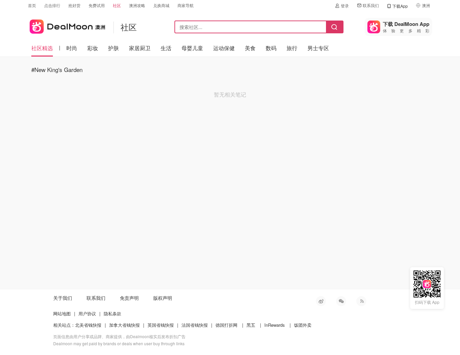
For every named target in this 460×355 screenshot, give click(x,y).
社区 (117, 5)
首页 (32, 5)
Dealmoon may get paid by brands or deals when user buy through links (119, 343)
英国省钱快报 (160, 325)
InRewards (274, 325)
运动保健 (224, 48)
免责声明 (129, 297)
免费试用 (97, 5)
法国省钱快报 (195, 325)
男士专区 (318, 48)
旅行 (292, 48)
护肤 (113, 48)
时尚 (71, 48)
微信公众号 (341, 301)
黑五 (251, 325)
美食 (250, 48)
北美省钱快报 (88, 325)
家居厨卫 (140, 48)
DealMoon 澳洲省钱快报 (66, 25)
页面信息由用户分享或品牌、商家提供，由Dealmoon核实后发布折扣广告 (119, 336)
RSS (361, 301)
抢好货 (74, 5)
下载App (400, 6)
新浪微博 (321, 301)
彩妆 (92, 48)
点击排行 (52, 5)
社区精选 (42, 48)
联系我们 (371, 5)
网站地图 (62, 313)
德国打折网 (226, 325)
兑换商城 (161, 5)
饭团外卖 (302, 325)
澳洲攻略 (137, 5)
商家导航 (185, 5)
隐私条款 (112, 313)
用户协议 (87, 313)
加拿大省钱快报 (124, 325)
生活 (166, 48)
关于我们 (62, 297)
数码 (271, 48)
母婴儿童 (192, 48)
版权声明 (162, 297)
